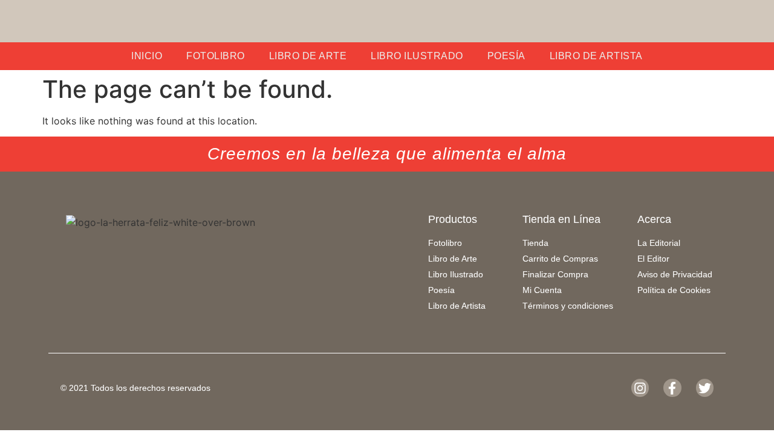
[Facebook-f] (672, 387)
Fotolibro (215, 56)
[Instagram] (640, 387)
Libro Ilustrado (417, 56)
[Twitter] (705, 387)
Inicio (146, 56)
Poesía (506, 56)
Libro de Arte (308, 56)
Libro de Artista (596, 56)
